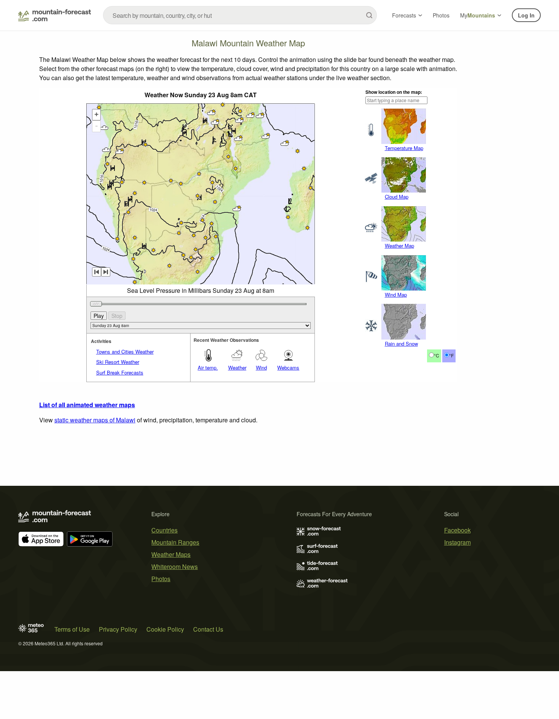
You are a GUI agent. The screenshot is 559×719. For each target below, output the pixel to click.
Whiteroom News (174, 566)
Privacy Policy (118, 629)
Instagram (457, 542)
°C (436, 355)
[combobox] (240, 15)
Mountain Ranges (175, 542)
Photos (441, 15)
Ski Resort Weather (117, 361)
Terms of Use (72, 629)
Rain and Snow (401, 343)
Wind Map (396, 294)
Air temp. (208, 367)
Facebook (457, 530)
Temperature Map (404, 148)
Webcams (288, 367)
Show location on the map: (393, 91)
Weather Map (399, 245)
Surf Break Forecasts (119, 372)
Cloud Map (396, 196)
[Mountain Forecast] (54, 15)
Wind (261, 367)
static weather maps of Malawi (94, 420)
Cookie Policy (165, 629)
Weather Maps (171, 554)
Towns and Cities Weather (125, 351)
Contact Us (208, 629)
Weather (237, 367)
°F (451, 355)
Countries (164, 530)
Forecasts (404, 15)
